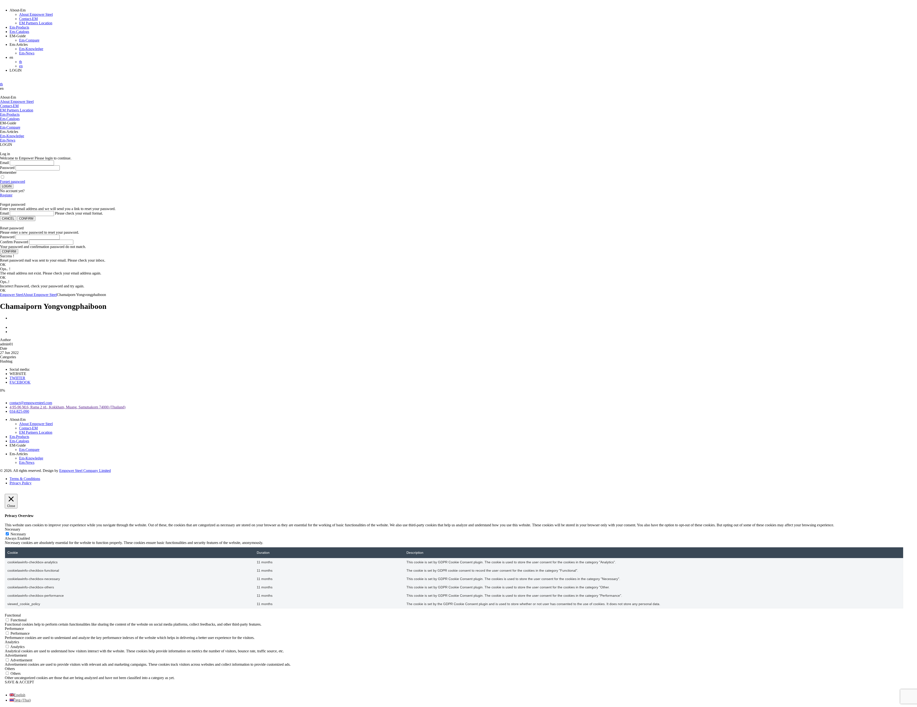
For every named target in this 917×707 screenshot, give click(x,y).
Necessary (18, 534)
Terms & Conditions (25, 479)
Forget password (12, 181)
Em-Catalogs (19, 32)
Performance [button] (14, 629)
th (20, 62)
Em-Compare (29, 40)
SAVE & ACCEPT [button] (19, 682)
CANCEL (8, 218)
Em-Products (19, 27)
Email (4, 163)
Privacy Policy (21, 483)
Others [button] (10, 669)
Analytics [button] (12, 642)
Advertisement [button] (16, 655)
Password (7, 168)
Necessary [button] (12, 529)
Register (6, 195)
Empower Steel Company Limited (85, 471)
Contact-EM (28, 19)
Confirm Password (14, 242)
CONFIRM (26, 218)
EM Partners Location (35, 23)
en (21, 66)
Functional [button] (13, 615)
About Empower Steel (36, 14)
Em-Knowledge (31, 49)
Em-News (26, 53)
